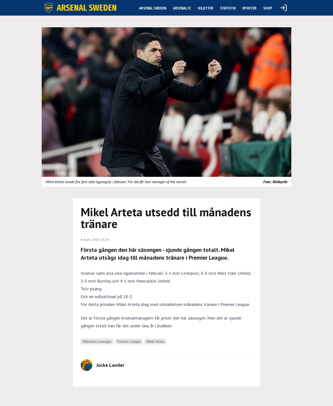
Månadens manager (97, 341)
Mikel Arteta (155, 341)
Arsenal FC (182, 8)
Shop (267, 8)
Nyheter (249, 8)
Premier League (129, 341)
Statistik (228, 8)
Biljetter (205, 8)
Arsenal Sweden (152, 8)
